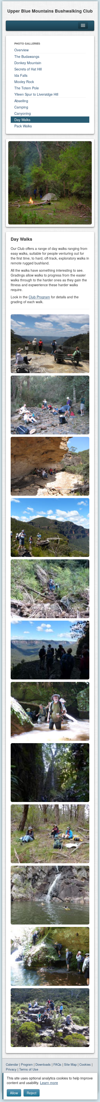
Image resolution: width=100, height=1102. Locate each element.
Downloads (43, 1064)
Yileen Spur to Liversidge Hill (36, 94)
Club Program (39, 296)
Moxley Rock (24, 81)
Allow (14, 1092)
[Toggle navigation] (83, 25)
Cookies (85, 1064)
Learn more (49, 1082)
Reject (31, 1092)
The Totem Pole (26, 87)
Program (27, 1064)
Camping (21, 107)
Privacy (11, 1069)
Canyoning (22, 113)
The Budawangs (26, 56)
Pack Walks (23, 125)
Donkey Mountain (27, 62)
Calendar (12, 1064)
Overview (21, 49)
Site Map (70, 1064)
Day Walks (22, 119)
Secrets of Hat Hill (28, 69)
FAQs (57, 1064)
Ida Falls (20, 75)
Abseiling (21, 100)
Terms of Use (28, 1069)
